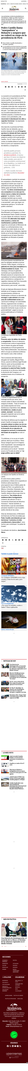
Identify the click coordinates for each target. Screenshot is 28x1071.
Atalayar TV (5, 982)
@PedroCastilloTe (10, 155)
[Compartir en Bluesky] (18, 86)
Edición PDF (5, 980)
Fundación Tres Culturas (19, 984)
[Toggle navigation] (2, 8)
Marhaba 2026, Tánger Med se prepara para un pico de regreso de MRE (18, 696)
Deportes (15, 967)
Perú (2, 548)
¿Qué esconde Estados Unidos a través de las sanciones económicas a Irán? (17, 758)
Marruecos (5, 963)
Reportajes (5, 967)
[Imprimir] (8, 86)
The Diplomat (18, 991)
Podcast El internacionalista (6, 987)
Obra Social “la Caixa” (19, 981)
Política (15, 960)
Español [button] (24, 1)
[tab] (5, 946)
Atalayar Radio (6, 984)
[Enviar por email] (5, 86)
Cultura (4, 965)
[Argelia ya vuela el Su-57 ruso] (5, 764)
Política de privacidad (10, 998)
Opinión (4, 969)
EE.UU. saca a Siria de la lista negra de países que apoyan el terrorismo (17, 683)
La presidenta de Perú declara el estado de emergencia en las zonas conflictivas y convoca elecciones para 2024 (15, 48)
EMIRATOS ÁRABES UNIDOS (16, 3)
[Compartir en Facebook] (12, 86)
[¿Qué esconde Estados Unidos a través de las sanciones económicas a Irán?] (5, 757)
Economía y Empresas (5, 961)
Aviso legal (20, 998)
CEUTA (8, 3)
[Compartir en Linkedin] (25, 86)
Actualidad (15, 963)
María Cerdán (4, 81)
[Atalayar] (14, 8)
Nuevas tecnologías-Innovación (16, 971)
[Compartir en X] (15, 86)
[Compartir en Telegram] (22, 86)
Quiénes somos (8, 995)
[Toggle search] (25, 8)
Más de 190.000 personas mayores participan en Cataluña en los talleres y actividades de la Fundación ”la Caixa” (18, 676)
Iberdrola (17, 987)
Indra (16, 989)
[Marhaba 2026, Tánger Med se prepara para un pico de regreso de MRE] (5, 696)
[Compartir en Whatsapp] (25, 89)
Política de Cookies (18, 995)
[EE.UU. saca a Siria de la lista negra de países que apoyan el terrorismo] (5, 683)
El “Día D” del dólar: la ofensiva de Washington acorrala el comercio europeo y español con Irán (18, 690)
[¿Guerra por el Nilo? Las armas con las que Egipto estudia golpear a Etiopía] (5, 778)
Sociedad (15, 965)
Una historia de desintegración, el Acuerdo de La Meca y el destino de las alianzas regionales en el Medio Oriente (18, 667)
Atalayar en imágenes (5, 990)
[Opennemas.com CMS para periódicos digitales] (14, 1055)
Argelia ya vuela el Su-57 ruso (17, 764)
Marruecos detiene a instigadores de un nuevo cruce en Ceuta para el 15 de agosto (18, 772)
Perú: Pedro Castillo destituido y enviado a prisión (12, 43)
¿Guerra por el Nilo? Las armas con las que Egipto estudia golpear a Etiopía (17, 778)
